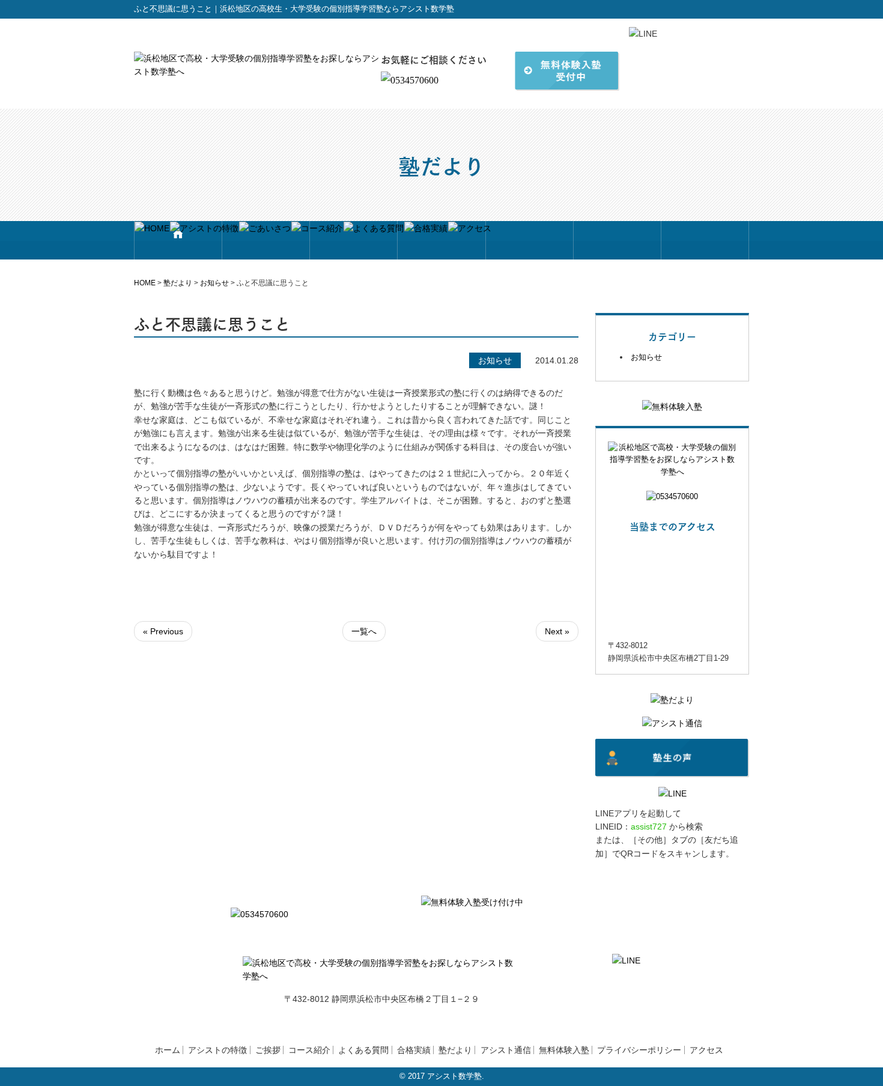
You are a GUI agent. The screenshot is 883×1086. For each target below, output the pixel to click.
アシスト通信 (506, 1050)
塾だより (177, 283)
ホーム (167, 1050)
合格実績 (414, 1050)
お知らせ (214, 283)
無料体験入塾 (564, 1050)
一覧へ (364, 631)
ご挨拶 (268, 1050)
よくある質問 (363, 1050)
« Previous (163, 631)
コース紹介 (309, 1050)
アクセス (706, 1050)
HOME (145, 283)
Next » (557, 631)
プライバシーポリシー (639, 1050)
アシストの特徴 (217, 1050)
